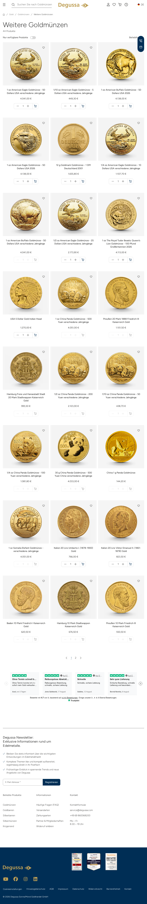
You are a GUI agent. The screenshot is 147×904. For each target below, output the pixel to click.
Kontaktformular (78, 804)
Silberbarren (9, 815)
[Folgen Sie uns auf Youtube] (6, 879)
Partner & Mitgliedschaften (49, 821)
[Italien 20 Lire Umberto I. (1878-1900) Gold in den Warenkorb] (83, 564)
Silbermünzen (10, 821)
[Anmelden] (108, 4)
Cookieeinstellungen (12, 889)
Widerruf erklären (45, 826)
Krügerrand (8, 826)
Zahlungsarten (43, 815)
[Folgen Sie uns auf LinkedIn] (35, 879)
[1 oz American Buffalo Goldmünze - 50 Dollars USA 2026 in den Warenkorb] (130, 106)
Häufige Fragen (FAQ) (47, 804)
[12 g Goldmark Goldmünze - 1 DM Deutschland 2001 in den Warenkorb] (83, 181)
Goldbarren (8, 810)
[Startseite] (4, 14)
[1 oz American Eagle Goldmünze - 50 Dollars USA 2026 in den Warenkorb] (35, 181)
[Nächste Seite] (80, 658)
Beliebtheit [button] (135, 37)
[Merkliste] (114, 4)
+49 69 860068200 (80, 815)
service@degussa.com (81, 810)
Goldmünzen (9, 804)
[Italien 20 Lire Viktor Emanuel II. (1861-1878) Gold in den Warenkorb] (130, 564)
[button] (126, 4)
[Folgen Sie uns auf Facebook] (16, 879)
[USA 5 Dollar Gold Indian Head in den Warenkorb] (35, 335)
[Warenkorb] (120, 4)
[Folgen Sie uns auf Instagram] (25, 879)
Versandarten (43, 810)
